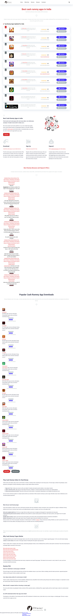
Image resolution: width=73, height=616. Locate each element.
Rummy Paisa (25, 62)
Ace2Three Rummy (11, 246)
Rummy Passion (11, 214)
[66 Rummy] (3, 310)
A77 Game (4, 325)
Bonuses (38, 2)
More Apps (6, 471)
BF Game (4, 393)
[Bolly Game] (3, 405)
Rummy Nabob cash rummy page (9, 555)
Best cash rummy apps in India (9, 548)
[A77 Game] (11, 100)
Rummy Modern (24, 79)
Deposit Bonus (14, 178)
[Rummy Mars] (11, 49)
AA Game (4, 339)
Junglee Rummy (11, 264)
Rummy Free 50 (16, 181)
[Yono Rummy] (3, 364)
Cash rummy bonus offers (8, 551)
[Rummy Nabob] (11, 74)
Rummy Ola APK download (45, 56)
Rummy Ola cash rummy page (9, 557)
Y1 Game (4, 352)
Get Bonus (11, 191)
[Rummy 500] (3, 445)
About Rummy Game (26, 615)
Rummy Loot (24, 28)
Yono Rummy (4, 366)
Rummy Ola (24, 53)
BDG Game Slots (5, 379)
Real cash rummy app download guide (10, 549)
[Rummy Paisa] (11, 66)
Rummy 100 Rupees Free (11, 179)
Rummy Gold (24, 36)
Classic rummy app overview (9, 552)
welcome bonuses (55, 148)
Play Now (6, 134)
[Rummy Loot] (11, 32)
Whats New (27, 2)
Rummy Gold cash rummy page (9, 554)
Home (21, 2)
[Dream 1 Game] (3, 459)
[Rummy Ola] (11, 57)
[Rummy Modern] (11, 83)
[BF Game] (3, 391)
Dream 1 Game (5, 460)
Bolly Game (4, 406)
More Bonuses (15, 471)
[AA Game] (3, 337)
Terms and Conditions (26, 613)
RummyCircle (11, 227)
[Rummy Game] (8, 1)
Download (44, 2)
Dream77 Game (5, 433)
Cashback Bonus (7, 178)
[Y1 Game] (3, 351)
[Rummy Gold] (11, 40)
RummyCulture (11, 280)
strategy (37, 519)
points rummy (10, 129)
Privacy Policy (25, 612)
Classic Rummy (11, 184)
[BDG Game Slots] (3, 378)
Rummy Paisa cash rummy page (9, 558)
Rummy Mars (25, 45)
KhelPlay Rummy (11, 199)
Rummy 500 (4, 447)
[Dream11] (11, 108)
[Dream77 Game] (3, 432)
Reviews (32, 2)
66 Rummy (4, 312)
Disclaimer (24, 614)
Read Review (62, 31)
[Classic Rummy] (11, 91)
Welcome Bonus (11, 182)
